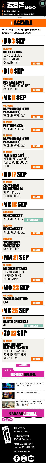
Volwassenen (22, 33)
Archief (30, 413)
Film (20, 30)
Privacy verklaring (22, 451)
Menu (42, 3)
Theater (32, 30)
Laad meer (23, 365)
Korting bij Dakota (11, 11)
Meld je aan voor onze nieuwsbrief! (18, 14)
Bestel (36, 64)
